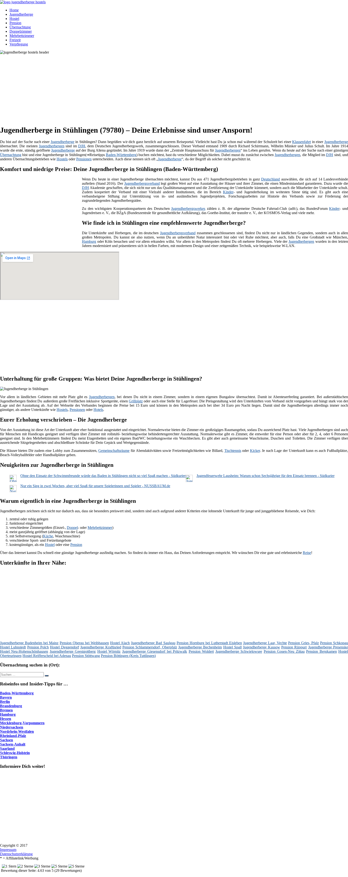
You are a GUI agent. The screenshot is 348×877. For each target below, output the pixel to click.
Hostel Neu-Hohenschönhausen (24, 651)
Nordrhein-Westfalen (17, 731)
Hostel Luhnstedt (13, 647)
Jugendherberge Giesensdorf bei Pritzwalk (154, 651)
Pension (15, 23)
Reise (307, 553)
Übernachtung (20, 27)
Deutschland (270, 179)
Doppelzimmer (20, 31)
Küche (48, 536)
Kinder (228, 192)
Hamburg (89, 241)
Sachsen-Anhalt (12, 744)
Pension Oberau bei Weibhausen (84, 643)
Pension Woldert (201, 651)
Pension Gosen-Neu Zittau (284, 651)
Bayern (6, 697)
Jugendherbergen (51, 146)
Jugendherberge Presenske (328, 647)
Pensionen (84, 159)
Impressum (8, 850)
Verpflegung (18, 44)
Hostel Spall (232, 647)
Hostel (14, 19)
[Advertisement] (146, 87)
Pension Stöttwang (86, 656)
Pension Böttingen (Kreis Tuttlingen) (128, 656)
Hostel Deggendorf (64, 647)
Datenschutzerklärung (16, 854)
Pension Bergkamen (321, 651)
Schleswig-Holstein (15, 753)
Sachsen (6, 740)
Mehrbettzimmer (21, 36)
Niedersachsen (11, 727)
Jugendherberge (21, 14)
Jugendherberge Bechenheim (200, 647)
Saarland (7, 749)
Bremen (6, 710)
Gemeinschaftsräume (113, 451)
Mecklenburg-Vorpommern (22, 723)
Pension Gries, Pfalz (303, 643)
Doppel (72, 528)
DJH (81, 146)
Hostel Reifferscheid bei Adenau (46, 656)
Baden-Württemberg (121, 155)
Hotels (98, 410)
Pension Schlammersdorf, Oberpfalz (149, 647)
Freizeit (15, 40)
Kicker (255, 451)
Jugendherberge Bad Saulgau (153, 643)
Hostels (62, 159)
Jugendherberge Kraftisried (100, 647)
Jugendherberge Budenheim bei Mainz (29, 643)
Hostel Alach (120, 643)
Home (14, 10)
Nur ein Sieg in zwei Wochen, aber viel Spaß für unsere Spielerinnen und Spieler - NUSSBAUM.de (95, 486)
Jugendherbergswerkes (188, 209)
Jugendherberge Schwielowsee (238, 651)
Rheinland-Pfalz (13, 736)
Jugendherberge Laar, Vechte (265, 643)
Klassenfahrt (301, 142)
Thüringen (8, 757)
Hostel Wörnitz (108, 651)
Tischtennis (232, 451)
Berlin (5, 702)
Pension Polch (38, 647)
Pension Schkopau (334, 643)
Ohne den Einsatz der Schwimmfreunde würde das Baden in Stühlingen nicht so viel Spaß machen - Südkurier (103, 476)
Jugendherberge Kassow (261, 647)
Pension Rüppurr (294, 647)
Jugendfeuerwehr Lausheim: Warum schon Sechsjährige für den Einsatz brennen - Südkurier (265, 476)
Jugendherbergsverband (142, 183)
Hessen (5, 719)
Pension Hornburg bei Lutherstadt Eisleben (209, 643)
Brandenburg (11, 706)
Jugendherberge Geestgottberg (73, 651)
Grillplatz (136, 401)
